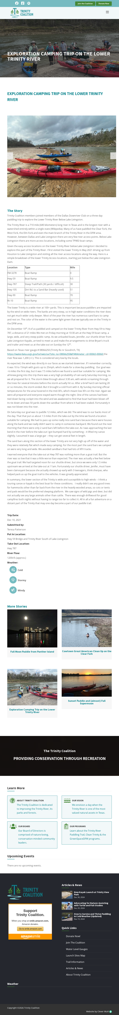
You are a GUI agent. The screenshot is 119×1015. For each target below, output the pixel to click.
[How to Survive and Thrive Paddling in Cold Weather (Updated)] (67, 917)
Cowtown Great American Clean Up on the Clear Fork (86, 652)
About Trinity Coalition (78, 974)
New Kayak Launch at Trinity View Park (91, 893)
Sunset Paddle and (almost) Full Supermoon (87, 702)
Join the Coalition (85, 3)
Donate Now (104, 3)
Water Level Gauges (77, 949)
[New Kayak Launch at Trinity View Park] (67, 895)
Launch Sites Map (75, 955)
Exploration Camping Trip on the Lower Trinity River (32, 711)
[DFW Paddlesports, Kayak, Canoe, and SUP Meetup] (29, 3)
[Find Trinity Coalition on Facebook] (17, 3)
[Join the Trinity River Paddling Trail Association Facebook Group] (23, 3)
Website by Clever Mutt (97, 1011)
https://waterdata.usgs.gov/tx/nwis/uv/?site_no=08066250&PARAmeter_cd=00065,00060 (55, 354)
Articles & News (74, 968)
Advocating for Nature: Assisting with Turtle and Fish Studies (91, 904)
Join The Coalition (75, 942)
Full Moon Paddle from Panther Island (32, 651)
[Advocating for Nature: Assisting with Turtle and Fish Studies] (67, 906)
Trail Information (75, 961)
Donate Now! (73, 936)
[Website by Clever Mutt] (110, 1011)
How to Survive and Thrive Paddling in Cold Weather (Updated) (92, 915)
